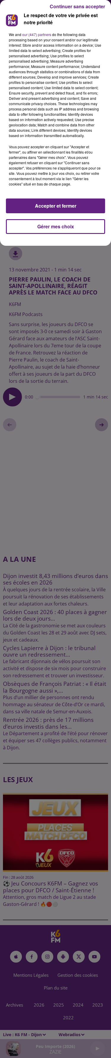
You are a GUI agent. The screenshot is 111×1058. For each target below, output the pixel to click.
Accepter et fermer (55, 205)
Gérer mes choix (55, 226)
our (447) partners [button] (36, 34)
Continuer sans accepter (77, 6)
